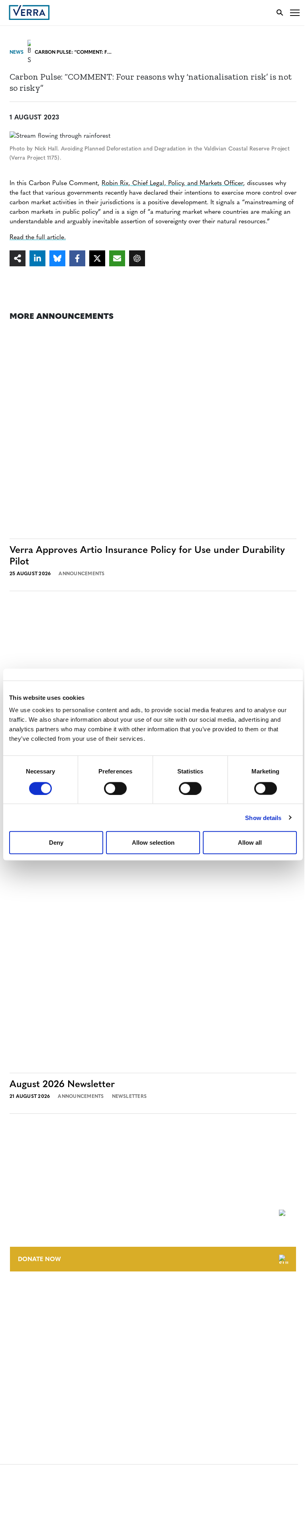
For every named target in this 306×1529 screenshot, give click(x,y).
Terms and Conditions (43, 1356)
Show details (263, 817)
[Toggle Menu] (295, 12)
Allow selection (153, 842)
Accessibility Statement (45, 1371)
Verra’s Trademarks (39, 1326)
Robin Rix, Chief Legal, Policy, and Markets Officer (172, 183)
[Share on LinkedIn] (37, 258)
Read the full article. (38, 237)
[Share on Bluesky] (57, 258)
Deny (56, 842)
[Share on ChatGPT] (137, 258)
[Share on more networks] (18, 258)
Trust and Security (38, 1401)
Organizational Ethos (43, 1340)
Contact (22, 1296)
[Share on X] (97, 258)
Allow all (250, 842)
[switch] (115, 788)
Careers (21, 1311)
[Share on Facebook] (77, 258)
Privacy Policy (31, 1386)
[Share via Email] (117, 258)
